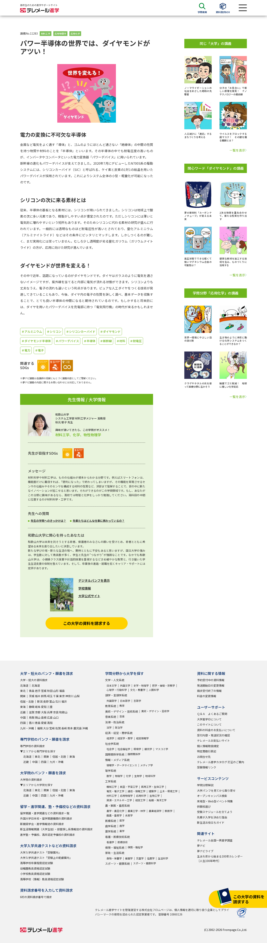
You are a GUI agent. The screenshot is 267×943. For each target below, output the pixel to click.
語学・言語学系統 (116, 695)
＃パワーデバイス (67, 341)
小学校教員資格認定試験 (35, 874)
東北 (23, 691)
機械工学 (112, 787)
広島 (50, 717)
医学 (122, 820)
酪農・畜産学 (114, 815)
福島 (62, 691)
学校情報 (84, 588)
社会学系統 (112, 744)
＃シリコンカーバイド (80, 331)
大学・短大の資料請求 (33, 680)
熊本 (70, 728)
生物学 (138, 776)
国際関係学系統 (114, 754)
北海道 (24, 685)
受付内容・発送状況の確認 (213, 735)
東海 (23, 707)
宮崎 (52, 728)
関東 (23, 696)
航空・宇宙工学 (129, 787)
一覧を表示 (237, 150)
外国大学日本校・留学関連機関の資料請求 (46, 818)
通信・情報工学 (136, 791)
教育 (122, 705)
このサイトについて (209, 724)
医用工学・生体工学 (152, 787)
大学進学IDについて (209, 719)
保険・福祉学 (135, 847)
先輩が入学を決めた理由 (212, 817)
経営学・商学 (125, 738)
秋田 (50, 691)
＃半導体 (89, 341)
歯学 (122, 826)
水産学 (129, 815)
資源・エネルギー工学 (119, 800)
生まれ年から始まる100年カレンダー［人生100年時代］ (220, 858)
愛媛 (44, 723)
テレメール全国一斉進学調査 (215, 840)
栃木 (37, 696)
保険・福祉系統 (114, 847)
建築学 (152, 791)
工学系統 (110, 781)
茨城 (31, 696)
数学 (109, 776)
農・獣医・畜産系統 (117, 805)
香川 (31, 723)
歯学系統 (110, 826)
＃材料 (120, 341)
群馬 (44, 696)
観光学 (148, 749)
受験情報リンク (206, 767)
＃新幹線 (106, 341)
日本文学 (112, 685)
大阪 (44, 712)
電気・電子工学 (115, 791)
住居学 (151, 858)
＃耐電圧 (136, 341)
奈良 (56, 712)
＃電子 (39, 350)
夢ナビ (201, 846)
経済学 (110, 738)
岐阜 (37, 707)
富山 (52, 701)
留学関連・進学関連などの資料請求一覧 (44, 813)
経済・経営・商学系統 (119, 733)
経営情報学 (142, 738)
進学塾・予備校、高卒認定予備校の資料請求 (47, 835)
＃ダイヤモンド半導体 (36, 341)
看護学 (110, 842)
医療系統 (110, 821)
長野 (46, 701)
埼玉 (50, 696)
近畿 (23, 712)
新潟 (40, 701)
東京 (62, 696)
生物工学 (155, 796)
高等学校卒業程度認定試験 (36, 863)
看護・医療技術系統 (117, 837)
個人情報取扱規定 (208, 746)
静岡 (31, 707)
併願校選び (204, 806)
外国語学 (112, 701)
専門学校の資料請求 (32, 746)
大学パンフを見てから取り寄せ (216, 790)
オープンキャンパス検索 (212, 796)
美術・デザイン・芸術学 (155, 711)
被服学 (129, 858)
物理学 (119, 776)
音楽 (122, 716)
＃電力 (26, 350)
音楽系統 (110, 717)
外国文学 (125, 685)
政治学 (119, 727)
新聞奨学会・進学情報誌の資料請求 (42, 824)
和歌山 (63, 712)
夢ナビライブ (205, 851)
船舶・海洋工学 (158, 800)
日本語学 (125, 701)
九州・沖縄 (27, 728)
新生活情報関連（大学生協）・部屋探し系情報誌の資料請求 (56, 829)
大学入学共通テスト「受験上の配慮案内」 (46, 858)
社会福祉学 (123, 749)
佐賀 (58, 728)
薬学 (122, 831)
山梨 (77, 696)
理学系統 (110, 771)
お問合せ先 (204, 757)
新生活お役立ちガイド (210, 822)
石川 (58, 701)
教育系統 (110, 706)
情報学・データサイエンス (122, 765)
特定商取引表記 (206, 751)
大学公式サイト (89, 595)
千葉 (56, 696)
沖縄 (85, 728)
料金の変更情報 (206, 696)
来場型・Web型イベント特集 (215, 801)
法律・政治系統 (114, 722)
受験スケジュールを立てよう (214, 812)
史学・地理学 (141, 685)
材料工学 (45, 33)
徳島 (37, 723)
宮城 (44, 691)
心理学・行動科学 (117, 690)
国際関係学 (134, 754)
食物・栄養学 (114, 858)
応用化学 (75, 33)
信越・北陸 (27, 701)
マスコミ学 (161, 749)
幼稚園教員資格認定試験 (35, 868)
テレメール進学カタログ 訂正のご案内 (220, 762)
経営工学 (140, 800)
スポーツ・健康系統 (117, 863)
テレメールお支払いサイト (213, 740)
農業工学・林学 (136, 811)
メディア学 (146, 765)
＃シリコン (54, 331)
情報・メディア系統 (117, 760)
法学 (109, 727)
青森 (31, 691)
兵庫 (50, 712)
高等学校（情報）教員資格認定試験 (42, 879)
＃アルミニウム (32, 331)
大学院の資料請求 (31, 780)
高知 (50, 723)
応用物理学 (60, 33)
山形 (56, 691)
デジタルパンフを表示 (94, 580)
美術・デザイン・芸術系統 (121, 711)
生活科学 (163, 858)
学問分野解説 (205, 785)
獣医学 (168, 811)
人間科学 (154, 690)
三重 (50, 707)
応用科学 (141, 796)
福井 (64, 701)
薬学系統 (110, 831)
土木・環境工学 (168, 791)
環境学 (137, 749)
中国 (23, 717)
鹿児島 (77, 728)
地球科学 (150, 776)
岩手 (37, 691)
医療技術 (122, 842)
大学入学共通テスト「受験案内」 (40, 852)
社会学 (110, 749)
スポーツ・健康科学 (144, 863)
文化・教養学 (137, 690)
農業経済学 (155, 811)
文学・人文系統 (114, 680)
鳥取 (31, 717)
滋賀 (31, 712)
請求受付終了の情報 (209, 691)
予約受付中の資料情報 (210, 680)
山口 (56, 717)
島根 (44, 717)
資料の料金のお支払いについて (216, 730)
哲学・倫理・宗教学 (163, 685)
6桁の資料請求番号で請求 (36, 897)
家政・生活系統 (114, 853)
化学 (128, 776)
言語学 (137, 701)
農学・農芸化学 (115, 811)
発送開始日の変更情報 (210, 685)
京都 (37, 712)
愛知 (44, 707)
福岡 (40, 728)
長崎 (64, 728)
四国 (23, 723)
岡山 (37, 717)
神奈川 (69, 696)
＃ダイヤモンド (110, 331)
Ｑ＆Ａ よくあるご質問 (212, 714)
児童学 (140, 858)
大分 (46, 728)
